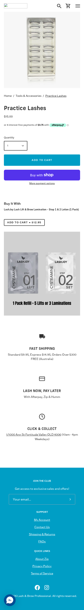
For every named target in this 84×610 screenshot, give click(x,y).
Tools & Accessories (28, 96)
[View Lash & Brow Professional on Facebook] (37, 587)
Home (8, 96)
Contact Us (42, 527)
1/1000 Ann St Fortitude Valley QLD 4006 (33, 434)
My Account (42, 520)
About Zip (42, 559)
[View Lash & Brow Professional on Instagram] (47, 587)
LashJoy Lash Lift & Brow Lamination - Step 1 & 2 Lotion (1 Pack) (41, 209)
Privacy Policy (42, 566)
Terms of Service (42, 573)
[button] (10, 600)
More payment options (42, 183)
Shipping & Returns (42, 534)
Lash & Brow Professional (34, 596)
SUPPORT (42, 511)
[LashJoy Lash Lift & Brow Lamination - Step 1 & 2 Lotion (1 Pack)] (42, 274)
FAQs (42, 541)
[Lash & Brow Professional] (15, 5)
